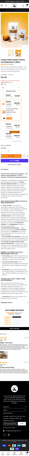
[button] (24, 46)
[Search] (6, 6)
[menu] (2, 6)
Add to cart (11, 156)
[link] (24, 156)
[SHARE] (27, 156)
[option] (14, 1)
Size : (3, 84)
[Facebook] (4, 434)
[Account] (23, 5)
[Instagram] (8, 434)
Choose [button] (9, 118)
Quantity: (4, 148)
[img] (3, 338)
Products (8, 10)
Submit (22, 423)
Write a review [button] (14, 328)
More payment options (14, 164)
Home (2, 10)
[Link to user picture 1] (3, 355)
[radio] (11, 96)
